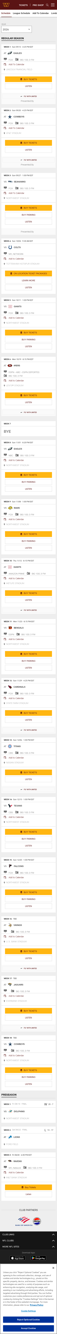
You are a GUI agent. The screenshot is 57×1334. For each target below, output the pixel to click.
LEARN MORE (28, 280)
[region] (28, 1299)
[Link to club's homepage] (6, 3)
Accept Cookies (28, 1328)
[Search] (47, 5)
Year (3, 24)
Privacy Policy (36, 1305)
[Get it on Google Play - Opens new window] (38, 1259)
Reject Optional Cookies (28, 1319)
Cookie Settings (28, 1311)
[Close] (53, 1268)
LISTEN (28, 86)
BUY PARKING (28, 214)
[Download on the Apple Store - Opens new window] (17, 1258)
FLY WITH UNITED (30, 96)
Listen (28, 1194)
